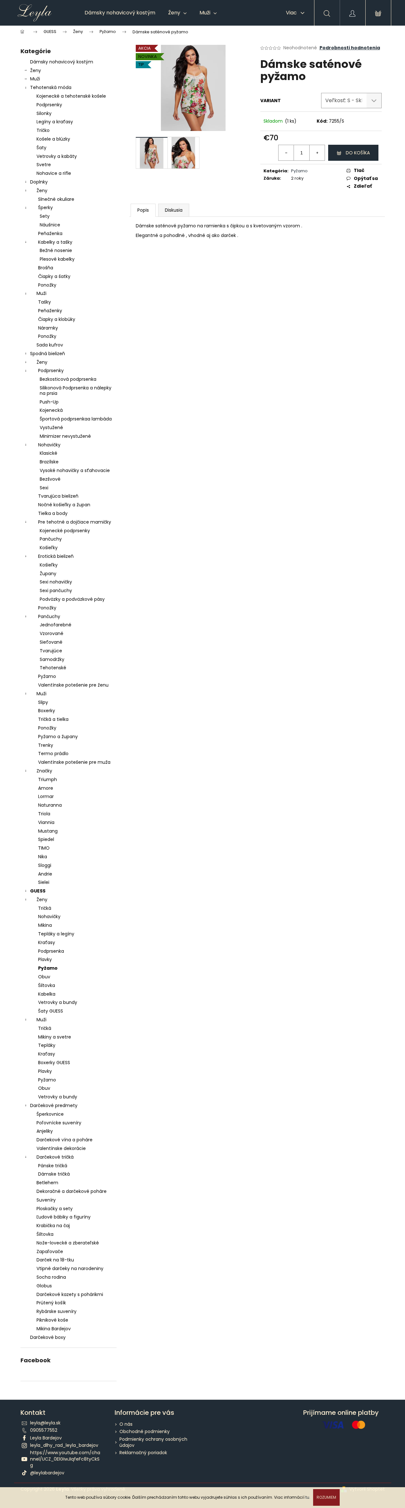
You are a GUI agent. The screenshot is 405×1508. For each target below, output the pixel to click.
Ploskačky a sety (54, 1208)
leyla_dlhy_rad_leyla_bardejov (64, 1445)
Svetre (43, 164)
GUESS (37, 891)
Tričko (43, 130)
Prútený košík (51, 1303)
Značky (44, 771)
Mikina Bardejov (53, 1328)
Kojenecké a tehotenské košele (71, 96)
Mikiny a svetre (54, 1037)
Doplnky (39, 182)
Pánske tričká (52, 1165)
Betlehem (47, 1182)
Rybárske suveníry (56, 1311)
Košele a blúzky (53, 139)
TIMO (44, 848)
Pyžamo (47, 676)
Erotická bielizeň (56, 556)
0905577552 (43, 1430)
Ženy (35, 70)
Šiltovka (46, 985)
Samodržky (52, 659)
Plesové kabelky (57, 259)
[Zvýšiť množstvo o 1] (317, 152)
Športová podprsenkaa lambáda (76, 419)
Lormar (46, 796)
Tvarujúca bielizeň (58, 496)
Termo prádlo (53, 753)
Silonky (44, 113)
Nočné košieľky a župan (64, 504)
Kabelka (46, 994)
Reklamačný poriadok (143, 1452)
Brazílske (49, 462)
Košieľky (49, 547)
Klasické (48, 453)
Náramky (48, 328)
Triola (44, 814)
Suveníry (46, 1200)
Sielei (43, 882)
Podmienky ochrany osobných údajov (153, 1442)
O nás (126, 1424)
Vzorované (51, 633)
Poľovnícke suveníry (58, 1123)
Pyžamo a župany (58, 736)
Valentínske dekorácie (61, 1148)
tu (307, 1497)
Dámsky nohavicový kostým (61, 62)
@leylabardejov (47, 1473)
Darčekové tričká (55, 1157)
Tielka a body (53, 513)
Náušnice (50, 225)
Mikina (45, 925)
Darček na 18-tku (55, 1260)
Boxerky (46, 710)
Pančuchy (51, 539)
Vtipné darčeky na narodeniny (69, 1268)
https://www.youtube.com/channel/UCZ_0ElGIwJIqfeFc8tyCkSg (65, 1458)
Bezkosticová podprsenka (68, 379)
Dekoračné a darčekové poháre (71, 1191)
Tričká (44, 908)
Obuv (44, 977)
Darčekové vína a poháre (64, 1140)
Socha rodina (51, 1277)
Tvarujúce (51, 651)
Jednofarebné (55, 625)
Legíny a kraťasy (54, 121)
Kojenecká (51, 410)
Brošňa (45, 268)
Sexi (44, 488)
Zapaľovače (49, 1251)
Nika (42, 856)
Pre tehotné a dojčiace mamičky (74, 522)
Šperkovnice (50, 1114)
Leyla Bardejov (46, 1438)
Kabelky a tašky (55, 242)
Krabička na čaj (53, 1225)
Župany (48, 573)
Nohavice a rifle (53, 173)
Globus (44, 1286)
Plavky (45, 959)
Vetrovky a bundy (57, 1002)
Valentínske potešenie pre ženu (73, 685)
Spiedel (46, 839)
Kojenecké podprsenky (65, 530)
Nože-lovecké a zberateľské (67, 1243)
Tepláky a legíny (56, 934)
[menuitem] (120, 13)
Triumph (47, 779)
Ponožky (47, 285)
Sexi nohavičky (56, 582)
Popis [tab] (143, 210)
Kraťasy (46, 942)
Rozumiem (326, 1497)
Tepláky (46, 1045)
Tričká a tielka (53, 719)
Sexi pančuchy (56, 590)
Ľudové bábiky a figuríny (63, 1217)
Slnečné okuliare (56, 199)
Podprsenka (51, 951)
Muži (35, 79)
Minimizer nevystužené (65, 436)
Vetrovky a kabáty (56, 156)
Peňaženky (50, 310)
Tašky (44, 302)
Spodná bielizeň (47, 353)
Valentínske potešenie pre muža (74, 762)
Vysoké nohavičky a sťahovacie (75, 470)
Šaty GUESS (50, 1011)
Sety (45, 216)
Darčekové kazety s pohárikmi (69, 1294)
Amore (45, 788)
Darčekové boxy (48, 1337)
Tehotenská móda (50, 87)
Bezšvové (50, 479)
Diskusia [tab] (173, 210)
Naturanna (50, 805)
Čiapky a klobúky (56, 319)
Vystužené (51, 427)
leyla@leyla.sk (45, 1423)
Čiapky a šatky (54, 276)
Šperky (45, 207)
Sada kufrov (49, 345)
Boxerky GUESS (54, 1062)
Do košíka (358, 153)
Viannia (46, 822)
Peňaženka (50, 233)
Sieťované (51, 642)
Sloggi (44, 865)
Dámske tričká (54, 1174)
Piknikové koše (52, 1320)
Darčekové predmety (53, 1105)
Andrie (45, 874)
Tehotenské (53, 667)
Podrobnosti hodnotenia (350, 48)
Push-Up (49, 402)
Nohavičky (49, 445)
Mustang (48, 831)
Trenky (45, 745)
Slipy (43, 702)
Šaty (41, 147)
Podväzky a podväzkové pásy (72, 599)
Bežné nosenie (56, 250)
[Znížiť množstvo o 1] (286, 152)
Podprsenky (49, 105)
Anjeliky (44, 1131)
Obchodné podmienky (144, 1431)
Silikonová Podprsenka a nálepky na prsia (75, 390)
